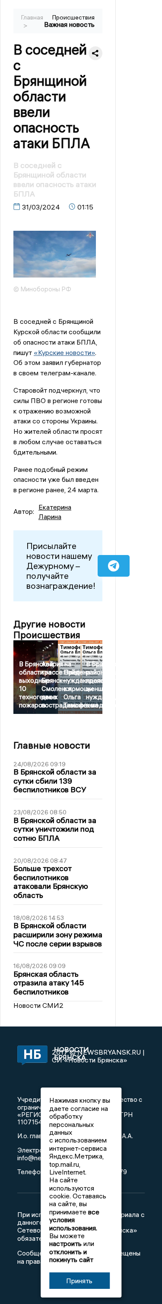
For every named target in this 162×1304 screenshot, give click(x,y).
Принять (79, 1280)
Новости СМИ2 (38, 1005)
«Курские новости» (64, 352)
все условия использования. (74, 1219)
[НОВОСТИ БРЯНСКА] (28, 1056)
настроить (65, 1243)
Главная (32, 17)
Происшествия (73, 17)
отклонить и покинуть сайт (71, 1255)
